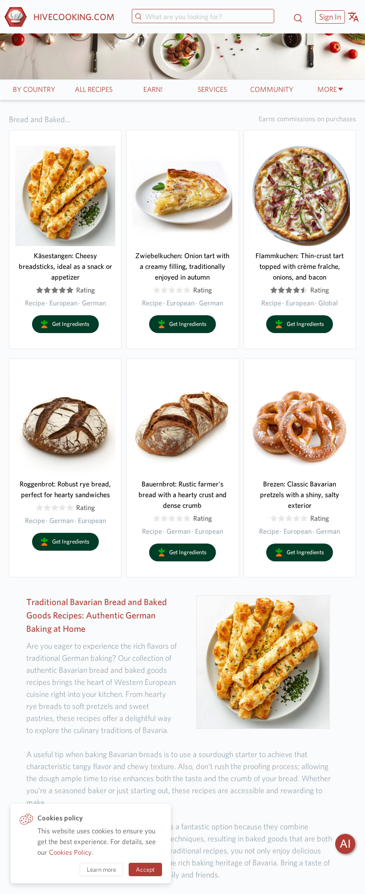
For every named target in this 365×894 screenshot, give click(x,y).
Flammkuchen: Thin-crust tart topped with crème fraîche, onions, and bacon (300, 266)
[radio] (39, 290)
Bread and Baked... (39, 119)
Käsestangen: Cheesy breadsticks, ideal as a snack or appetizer (65, 266)
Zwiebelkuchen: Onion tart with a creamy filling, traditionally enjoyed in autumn (182, 266)
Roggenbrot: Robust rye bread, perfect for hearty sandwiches (65, 489)
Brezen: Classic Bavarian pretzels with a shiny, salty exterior (299, 494)
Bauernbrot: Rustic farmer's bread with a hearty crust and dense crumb (182, 494)
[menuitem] (329, 16)
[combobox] (203, 17)
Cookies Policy (70, 852)
